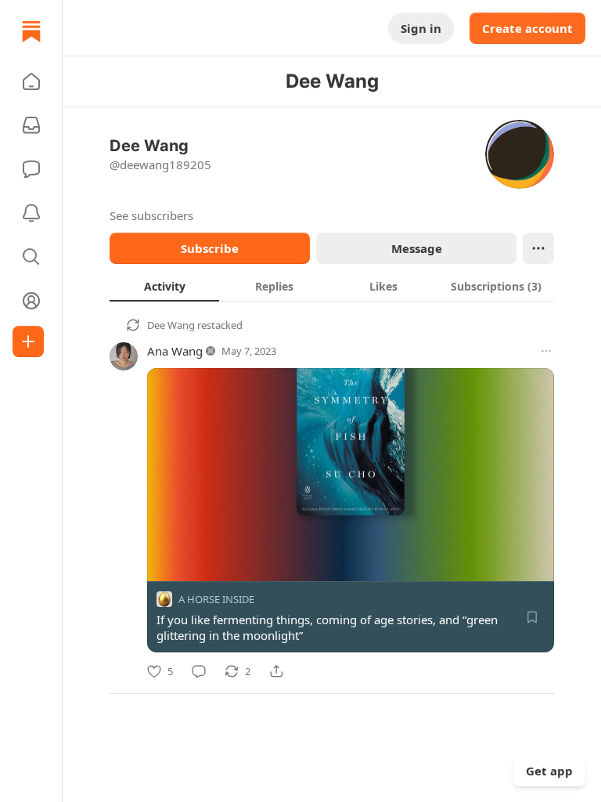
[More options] (546, 350)
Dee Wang (171, 325)
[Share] (276, 671)
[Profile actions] (538, 248)
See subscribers (151, 215)
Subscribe (210, 248)
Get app (549, 771)
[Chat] (31, 169)
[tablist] (332, 286)
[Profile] (31, 301)
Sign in (421, 28)
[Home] (31, 31)
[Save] (532, 617)
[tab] (164, 286)
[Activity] (31, 213)
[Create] (28, 341)
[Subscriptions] (31, 125)
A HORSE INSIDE (216, 599)
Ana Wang (175, 351)
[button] (31, 81)
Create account (527, 28)
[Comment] (198, 671)
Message (416, 248)
